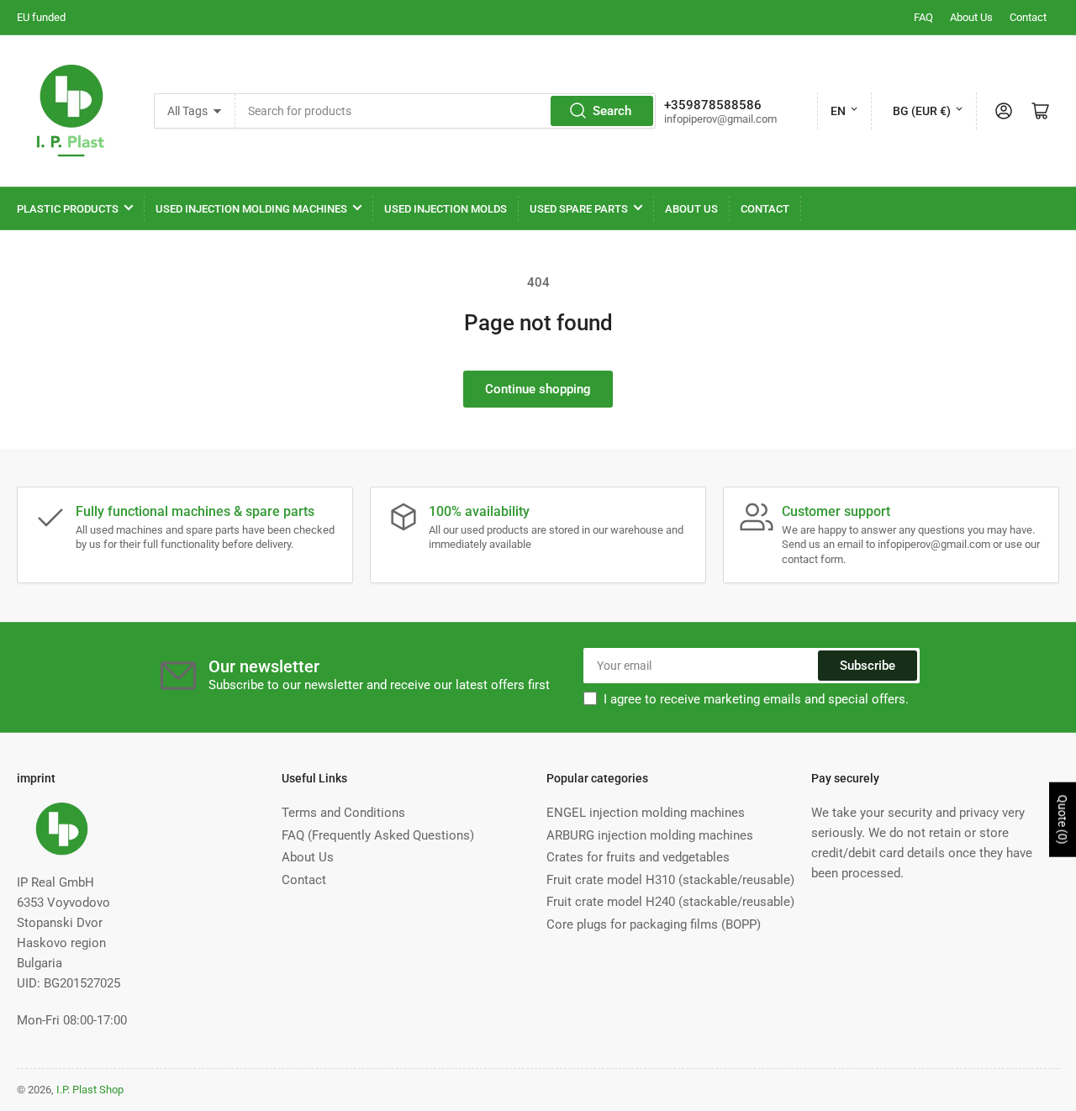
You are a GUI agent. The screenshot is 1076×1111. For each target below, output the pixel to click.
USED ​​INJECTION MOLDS (445, 209)
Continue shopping (538, 389)
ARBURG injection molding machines (649, 835)
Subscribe (867, 665)
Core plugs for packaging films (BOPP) (653, 924)
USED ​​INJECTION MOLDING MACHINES (251, 209)
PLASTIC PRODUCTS (68, 209)
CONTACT (765, 209)
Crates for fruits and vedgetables (638, 857)
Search (612, 110)
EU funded (41, 17)
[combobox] (446, 111)
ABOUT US (691, 209)
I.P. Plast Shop (90, 1089)
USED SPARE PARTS (579, 209)
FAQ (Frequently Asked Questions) (378, 835)
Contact (1028, 17)
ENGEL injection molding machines (645, 812)
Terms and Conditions (343, 812)
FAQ (923, 17)
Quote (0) (1062, 820)
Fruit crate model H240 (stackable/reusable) (670, 901)
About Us (971, 17)
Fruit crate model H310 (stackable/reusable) (670, 879)
